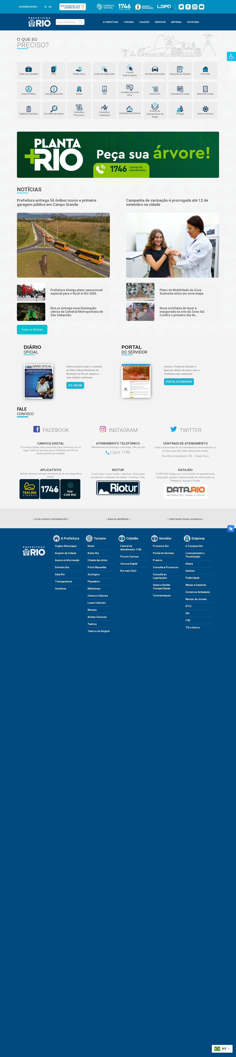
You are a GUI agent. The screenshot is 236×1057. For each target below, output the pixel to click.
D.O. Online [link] (75, 385)
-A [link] (45, 6)
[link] (231, 56)
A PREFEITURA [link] (110, 22)
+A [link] (49, 6)
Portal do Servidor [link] (179, 381)
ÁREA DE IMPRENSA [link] (118, 519)
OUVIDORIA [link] (193, 22)
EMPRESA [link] (176, 22)
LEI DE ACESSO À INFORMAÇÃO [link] (50, 519)
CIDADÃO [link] (144, 22)
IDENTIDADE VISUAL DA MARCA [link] (185, 519)
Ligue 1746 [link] (120, 452)
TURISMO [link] (129, 22)
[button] (80, 22)
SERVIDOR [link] (160, 22)
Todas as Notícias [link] (32, 329)
